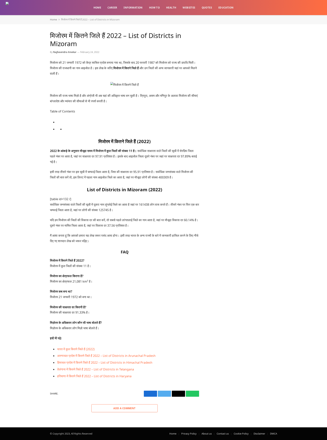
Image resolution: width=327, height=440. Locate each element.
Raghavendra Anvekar (64, 52)
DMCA (273, 433)
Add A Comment (124, 408)
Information (133, 7)
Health (171, 7)
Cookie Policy (241, 433)
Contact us (223, 433)
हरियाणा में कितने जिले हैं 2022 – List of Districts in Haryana (94, 376)
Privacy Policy (189, 433)
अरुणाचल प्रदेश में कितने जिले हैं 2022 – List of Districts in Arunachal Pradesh (106, 356)
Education (226, 7)
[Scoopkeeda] (15, 7)
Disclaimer (259, 433)
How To (154, 7)
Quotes (207, 7)
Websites (189, 7)
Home (97, 7)
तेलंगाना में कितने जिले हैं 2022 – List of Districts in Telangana (95, 369)
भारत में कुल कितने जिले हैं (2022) (76, 349)
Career (112, 7)
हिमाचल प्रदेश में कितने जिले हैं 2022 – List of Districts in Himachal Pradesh (104, 362)
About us (207, 433)
